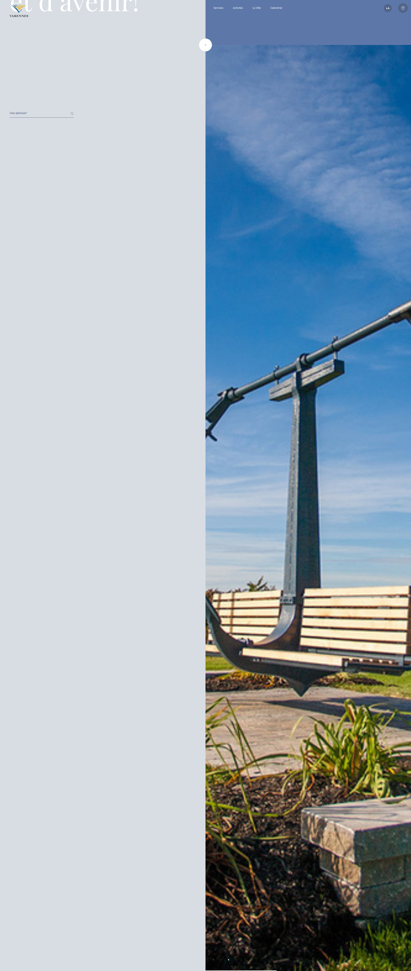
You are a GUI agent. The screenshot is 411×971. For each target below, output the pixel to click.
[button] (213, 959)
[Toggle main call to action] (403, 8)
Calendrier (276, 7)
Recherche (15, 110)
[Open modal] (205, 45)
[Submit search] (72, 113)
